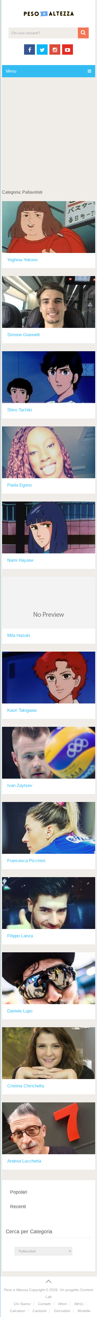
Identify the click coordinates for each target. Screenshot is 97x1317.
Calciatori (17, 1311)
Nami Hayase (20, 560)
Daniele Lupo (19, 1011)
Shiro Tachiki (19, 409)
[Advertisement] (48, 138)
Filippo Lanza (20, 935)
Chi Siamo (22, 1304)
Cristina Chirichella (25, 1085)
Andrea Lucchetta (24, 1161)
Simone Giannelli (23, 334)
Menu (11, 71)
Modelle (84, 1311)
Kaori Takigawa (21, 710)
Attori (62, 1304)
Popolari (18, 1192)
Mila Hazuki (18, 635)
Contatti (44, 1304)
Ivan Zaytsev (19, 785)
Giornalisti (62, 1311)
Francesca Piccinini (26, 860)
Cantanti (39, 1311)
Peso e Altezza (16, 1290)
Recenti (18, 1206)
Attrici (78, 1304)
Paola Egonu (19, 485)
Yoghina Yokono (22, 259)
